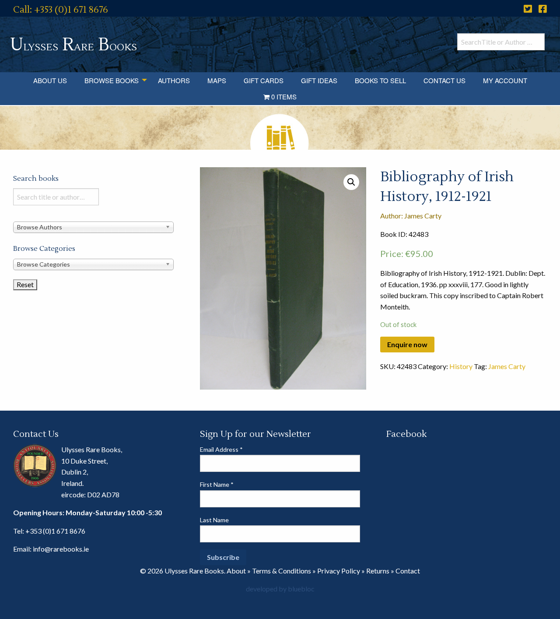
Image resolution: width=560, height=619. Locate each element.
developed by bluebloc (280, 588)
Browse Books (111, 80)
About (236, 570)
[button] (351, 182)
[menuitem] (50, 80)
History (460, 366)
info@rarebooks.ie (61, 549)
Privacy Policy (338, 570)
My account (505, 80)
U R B (73, 45)
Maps (216, 80)
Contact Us (445, 80)
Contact (408, 570)
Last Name (214, 520)
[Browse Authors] (93, 227)
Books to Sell (380, 80)
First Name (217, 484)
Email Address (221, 449)
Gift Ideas (319, 80)
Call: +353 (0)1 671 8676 (60, 10)
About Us (50, 80)
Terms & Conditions (281, 570)
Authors (174, 80)
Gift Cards (264, 80)
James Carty (506, 366)
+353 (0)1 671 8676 (55, 531)
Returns (377, 570)
